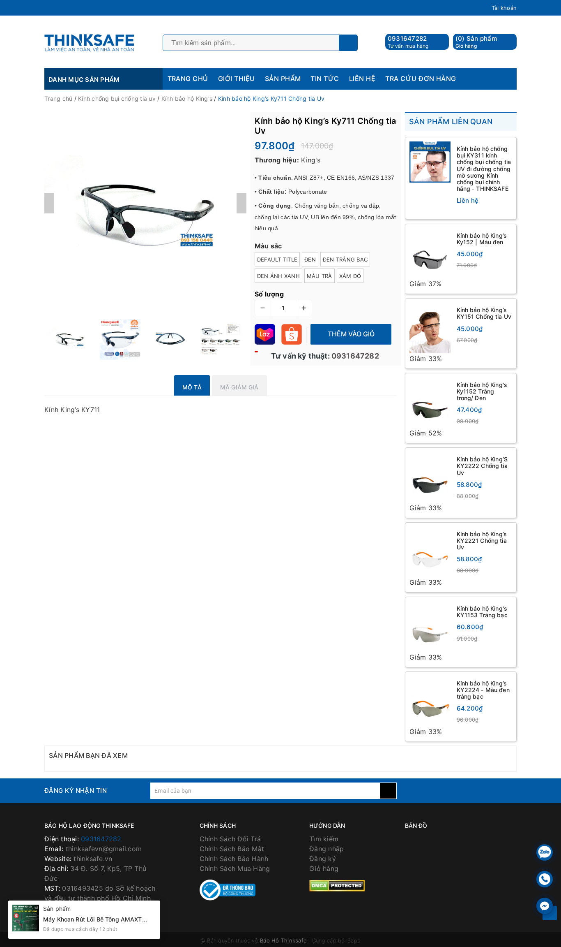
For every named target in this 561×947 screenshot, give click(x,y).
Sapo (354, 941)
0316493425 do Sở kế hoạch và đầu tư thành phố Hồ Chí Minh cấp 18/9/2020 (100, 899)
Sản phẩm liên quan (451, 121)
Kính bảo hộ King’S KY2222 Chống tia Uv (482, 466)
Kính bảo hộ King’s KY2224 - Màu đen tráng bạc (483, 691)
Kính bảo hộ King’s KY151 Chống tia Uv (484, 313)
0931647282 (407, 38)
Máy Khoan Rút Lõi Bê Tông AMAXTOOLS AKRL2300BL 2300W (131, 919)
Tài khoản (504, 8)
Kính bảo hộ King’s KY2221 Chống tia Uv (482, 541)
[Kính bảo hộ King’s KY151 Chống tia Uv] (430, 328)
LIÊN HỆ (362, 78)
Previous (49, 203)
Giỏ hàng (323, 869)
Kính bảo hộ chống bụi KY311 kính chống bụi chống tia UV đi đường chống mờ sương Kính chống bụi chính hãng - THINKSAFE (484, 168)
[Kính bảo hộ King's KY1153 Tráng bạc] (430, 627)
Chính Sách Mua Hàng (235, 869)
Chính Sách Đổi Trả (230, 840)
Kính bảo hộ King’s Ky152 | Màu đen (482, 238)
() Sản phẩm (476, 42)
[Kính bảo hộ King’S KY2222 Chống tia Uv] (430, 477)
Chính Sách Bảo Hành (234, 859)
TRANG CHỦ (188, 78)
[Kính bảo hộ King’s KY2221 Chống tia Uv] (430, 552)
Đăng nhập (326, 849)
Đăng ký (322, 859)
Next (241, 203)
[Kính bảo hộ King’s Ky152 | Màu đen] (430, 253)
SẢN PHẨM (283, 78)
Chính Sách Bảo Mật (232, 849)
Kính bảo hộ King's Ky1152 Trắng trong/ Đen (482, 392)
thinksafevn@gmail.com (104, 849)
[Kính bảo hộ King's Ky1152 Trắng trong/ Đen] (430, 403)
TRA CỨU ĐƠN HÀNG (420, 78)
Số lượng (269, 294)
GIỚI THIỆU (236, 78)
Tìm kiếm (323, 840)
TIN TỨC (324, 78)
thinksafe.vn (93, 859)
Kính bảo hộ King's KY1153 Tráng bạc (482, 612)
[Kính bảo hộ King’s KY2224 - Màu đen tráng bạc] (430, 702)
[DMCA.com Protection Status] (337, 886)
